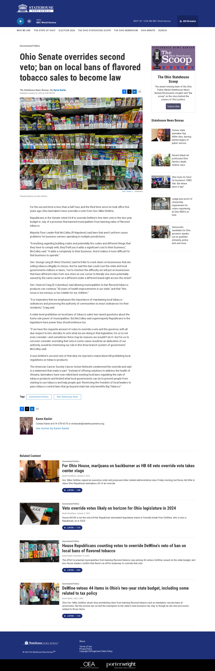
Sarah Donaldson (69, 476)
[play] (20, 21)
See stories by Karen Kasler (52, 428)
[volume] (29, 21)
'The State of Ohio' (44, 30)
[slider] (33, 21)
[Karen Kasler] (26, 426)
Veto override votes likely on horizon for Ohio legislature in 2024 (119, 508)
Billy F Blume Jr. (127, 191)
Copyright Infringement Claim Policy (95, 651)
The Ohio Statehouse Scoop (94, 30)
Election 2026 (67, 30)
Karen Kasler (60, 90)
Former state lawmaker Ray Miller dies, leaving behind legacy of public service (181, 137)
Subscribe (173, 106)
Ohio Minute (148, 30)
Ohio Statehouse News (67, 397)
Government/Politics (30, 45)
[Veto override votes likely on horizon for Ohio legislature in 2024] (39, 514)
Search (162, 30)
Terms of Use (85, 647)
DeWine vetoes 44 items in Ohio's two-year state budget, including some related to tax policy (125, 590)
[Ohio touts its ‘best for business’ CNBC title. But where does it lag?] (160, 182)
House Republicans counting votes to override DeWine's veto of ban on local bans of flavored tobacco (124, 548)
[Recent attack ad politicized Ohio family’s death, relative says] (160, 160)
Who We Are (24, 30)
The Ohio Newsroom (126, 30)
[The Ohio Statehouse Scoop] (173, 58)
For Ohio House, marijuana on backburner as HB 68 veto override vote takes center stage (128, 468)
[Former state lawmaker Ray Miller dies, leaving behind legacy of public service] (160, 135)
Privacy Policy (85, 649)
